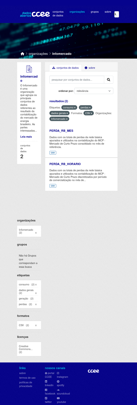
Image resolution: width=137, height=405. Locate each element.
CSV (53, 152)
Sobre (108, 11)
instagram (62, 376)
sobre (22, 373)
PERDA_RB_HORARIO (65, 164)
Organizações (77, 11)
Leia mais (26, 136)
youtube (61, 402)
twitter (48, 402)
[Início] (22, 53)
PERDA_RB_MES (61, 131)
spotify (60, 385)
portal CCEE (49, 374)
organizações (38, 53)
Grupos (95, 11)
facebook (50, 393)
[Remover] (74, 107)
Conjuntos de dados (58, 13)
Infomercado (62, 53)
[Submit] (115, 14)
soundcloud (63, 393)
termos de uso (27, 377)
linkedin (49, 385)
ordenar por (66, 91)
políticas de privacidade (25, 384)
